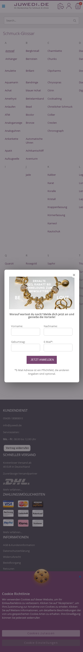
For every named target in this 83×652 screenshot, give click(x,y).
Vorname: (17, 326)
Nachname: (50, 326)
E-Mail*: (48, 342)
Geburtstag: (18, 342)
